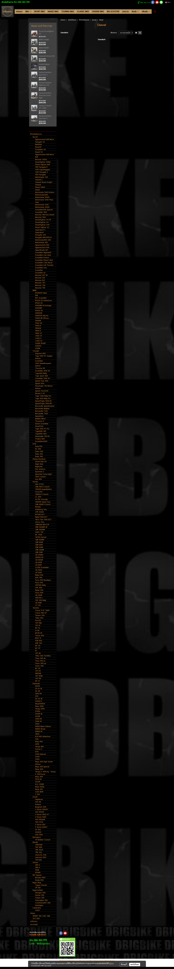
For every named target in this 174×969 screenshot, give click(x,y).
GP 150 (38, 887)
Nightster (39, 466)
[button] (155, 11)
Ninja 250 (39, 789)
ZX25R (37, 782)
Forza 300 (39, 593)
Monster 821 (40, 280)
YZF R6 (38, 653)
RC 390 (38, 449)
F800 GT (38, 333)
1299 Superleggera (42, 169)
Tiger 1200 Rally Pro (43, 396)
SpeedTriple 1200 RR (43, 403)
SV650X (38, 832)
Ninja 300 (39, 776)
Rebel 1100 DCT (41, 517)
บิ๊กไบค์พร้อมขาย (36, 134)
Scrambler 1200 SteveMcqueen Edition (43, 363)
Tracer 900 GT (41, 613)
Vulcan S (38, 749)
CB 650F (38, 565)
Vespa (32, 913)
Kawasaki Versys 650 (46, 56)
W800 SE (38, 731)
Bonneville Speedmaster (44, 406)
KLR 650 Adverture (42, 736)
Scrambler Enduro (42, 257)
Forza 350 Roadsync (43, 580)
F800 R (38, 331)
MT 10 (37, 628)
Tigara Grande (41, 885)
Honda (35, 482)
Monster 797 (40, 283)
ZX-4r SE (38, 688)
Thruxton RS (40, 368)
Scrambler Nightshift (43, 252)
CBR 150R (39, 552)
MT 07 (37, 648)
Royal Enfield (38, 890)
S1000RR (38, 308)
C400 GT (38, 341)
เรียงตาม (114, 32)
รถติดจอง (33, 921)
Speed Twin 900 (41, 381)
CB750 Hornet (40, 537)
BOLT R (38, 638)
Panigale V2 (40, 142)
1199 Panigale (40, 174)
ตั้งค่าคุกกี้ (124, 964)
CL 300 (38, 497)
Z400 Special (40, 754)
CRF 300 (38, 587)
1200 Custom (40, 476)
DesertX (38, 147)
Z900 (37, 724)
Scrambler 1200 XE (42, 371)
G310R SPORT (40, 343)
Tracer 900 (39, 635)
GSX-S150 (39, 834)
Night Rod (39, 464)
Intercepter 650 (41, 900)
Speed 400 (39, 383)
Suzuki (35, 797)
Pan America (40, 469)
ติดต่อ (134, 11)
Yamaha (36, 608)
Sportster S (39, 471)
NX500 (38, 507)
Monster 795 (40, 288)
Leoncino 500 (40, 857)
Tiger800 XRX (41, 434)
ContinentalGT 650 (42, 903)
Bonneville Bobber (42, 408)
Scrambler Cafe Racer (43, 262)
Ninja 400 (39, 769)
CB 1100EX (39, 555)
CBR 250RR (39, 550)
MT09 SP (38, 633)
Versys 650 (39, 746)
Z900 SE (38, 721)
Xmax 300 (39, 666)
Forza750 (38, 492)
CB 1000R (39, 560)
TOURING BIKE (68, 11)
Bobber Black (40, 418)
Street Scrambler (41, 423)
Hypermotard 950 (42, 245)
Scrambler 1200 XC (42, 378)
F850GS (38, 328)
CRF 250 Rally (40, 600)
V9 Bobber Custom (42, 840)
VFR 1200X (39, 512)
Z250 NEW (39, 792)
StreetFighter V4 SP (43, 220)
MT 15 (37, 681)
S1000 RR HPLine (42, 318)
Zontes (35, 862)
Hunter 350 (39, 895)
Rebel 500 (39, 575)
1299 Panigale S (41, 172)
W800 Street (40, 729)
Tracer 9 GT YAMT (42, 610)
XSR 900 (38, 640)
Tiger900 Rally (41, 373)
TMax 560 (39, 618)
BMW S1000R (44, 40)
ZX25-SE (38, 779)
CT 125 (38, 605)
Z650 (37, 744)
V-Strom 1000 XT (42, 814)
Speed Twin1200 (41, 391)
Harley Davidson (39, 459)
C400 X (38, 338)
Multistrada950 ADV (43, 240)
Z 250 (37, 794)
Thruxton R (39, 421)
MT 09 (37, 645)
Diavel (37, 190)
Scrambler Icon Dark (43, 255)
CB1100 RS (39, 557)
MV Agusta (37, 875)
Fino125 (38, 620)
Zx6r (37, 739)
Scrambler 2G (40, 149)
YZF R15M (38, 676)
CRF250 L (39, 598)
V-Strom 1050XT (41, 809)
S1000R (38, 320)
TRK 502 (38, 852)
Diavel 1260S (40, 187)
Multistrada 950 (41, 242)
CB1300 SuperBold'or (43, 489)
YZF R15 (38, 678)
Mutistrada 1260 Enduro (44, 192)
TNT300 (38, 860)
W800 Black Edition (43, 726)
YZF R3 (38, 671)
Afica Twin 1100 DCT (43, 519)
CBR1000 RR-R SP (42, 524)
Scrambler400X (41, 441)
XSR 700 (38, 643)
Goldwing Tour (41, 509)
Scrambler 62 (40, 273)
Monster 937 (40, 278)
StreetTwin (39, 426)
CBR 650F (39, 545)
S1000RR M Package (43, 305)
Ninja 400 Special (42, 766)
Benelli (35, 842)
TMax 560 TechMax (43, 656)
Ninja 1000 (39, 706)
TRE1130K (39, 845)
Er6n (37, 751)
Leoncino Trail (40, 855)
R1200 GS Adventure (43, 300)
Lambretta (37, 908)
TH (168, 2)
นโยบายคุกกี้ (47, 965)
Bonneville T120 (41, 411)
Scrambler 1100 (41, 212)
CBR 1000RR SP (41, 527)
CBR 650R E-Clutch (42, 504)
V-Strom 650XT (41, 827)
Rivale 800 (39, 880)
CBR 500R (39, 547)
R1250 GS (38, 303)
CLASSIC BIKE (83, 11)
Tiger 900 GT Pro (42, 429)
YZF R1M (38, 623)
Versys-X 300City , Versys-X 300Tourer (45, 773)
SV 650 (38, 829)
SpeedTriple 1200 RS (43, 401)
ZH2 (36, 696)
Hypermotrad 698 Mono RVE (44, 155)
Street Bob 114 (41, 461)
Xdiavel (38, 185)
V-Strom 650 (40, 824)
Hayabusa (39, 799)
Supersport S (40, 230)
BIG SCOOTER (113, 11)
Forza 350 (39, 582)
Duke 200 (39, 451)
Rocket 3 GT (40, 393)
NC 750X (38, 534)
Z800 (37, 734)
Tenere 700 (40, 615)
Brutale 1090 (40, 877)
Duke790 (38, 446)
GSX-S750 (39, 822)
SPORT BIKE (39, 11)
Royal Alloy (37, 882)
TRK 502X (39, 850)
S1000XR (38, 313)
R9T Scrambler (41, 298)
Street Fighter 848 (42, 164)
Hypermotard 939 (42, 247)
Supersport (39, 232)
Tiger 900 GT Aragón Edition (43, 357)
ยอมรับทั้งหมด (134, 964)
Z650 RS (38, 693)
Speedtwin (39, 416)
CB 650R (38, 562)
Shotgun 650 (40, 893)
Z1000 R (38, 701)
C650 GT (38, 336)
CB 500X (38, 570)
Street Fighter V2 (42, 227)
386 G (37, 867)
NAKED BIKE (53, 11)
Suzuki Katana (44, 64)
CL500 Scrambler (42, 567)
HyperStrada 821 (41, 250)
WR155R (38, 673)
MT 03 (37, 668)
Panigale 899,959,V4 (43, 237)
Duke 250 (39, 454)
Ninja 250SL (40, 787)
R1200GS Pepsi (41, 293)
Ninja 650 (39, 741)
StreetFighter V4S (42, 225)
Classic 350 (39, 898)
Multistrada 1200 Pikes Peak (44, 201)
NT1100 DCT (40, 514)
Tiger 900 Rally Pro (43, 398)
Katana (38, 804)
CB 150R (38, 603)
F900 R (38, 326)
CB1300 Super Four (42, 502)
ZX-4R (37, 691)
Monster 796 (40, 285)
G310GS (38, 346)
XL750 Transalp (41, 499)
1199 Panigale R (41, 167)
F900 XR (38, 323)
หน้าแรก (19, 11)
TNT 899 (38, 847)
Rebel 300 (39, 590)
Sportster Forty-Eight (43, 474)
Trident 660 (40, 439)
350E (37, 870)
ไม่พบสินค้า (64, 32)
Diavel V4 (39, 152)
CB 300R (38, 595)
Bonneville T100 (41, 413)
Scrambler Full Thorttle (44, 265)
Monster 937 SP (41, 275)
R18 (36, 295)
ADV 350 (38, 577)
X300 (37, 910)
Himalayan (39, 905)
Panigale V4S (40, 235)
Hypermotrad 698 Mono (44, 139)
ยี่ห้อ (27, 11)
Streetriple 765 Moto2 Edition (44, 387)
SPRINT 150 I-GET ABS (41, 916)
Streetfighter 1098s (43, 162)
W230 (37, 686)
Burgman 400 (40, 807)
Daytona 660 (40, 353)
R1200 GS (39, 310)
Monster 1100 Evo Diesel (44, 215)
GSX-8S (38, 802)
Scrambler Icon (41, 267)
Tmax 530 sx (40, 661)
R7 (36, 651)
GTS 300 (36, 918)
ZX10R (37, 716)
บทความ (125, 11)
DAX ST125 (39, 484)
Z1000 (37, 711)
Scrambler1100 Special (44, 209)
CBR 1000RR (40, 529)
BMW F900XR (44, 48)
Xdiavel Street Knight (43, 182)
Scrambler (39, 270)
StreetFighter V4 (42, 222)
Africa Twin (39, 522)
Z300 (37, 759)
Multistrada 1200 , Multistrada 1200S (42, 206)
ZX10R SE (38, 714)
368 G (37, 865)
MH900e (38, 144)
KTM (34, 444)
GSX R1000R (40, 819)
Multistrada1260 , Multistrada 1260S (42, 196)
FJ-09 (37, 630)
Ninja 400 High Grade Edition (44, 763)
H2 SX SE (38, 698)
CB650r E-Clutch (41, 494)
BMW (34, 290)
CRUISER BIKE (98, 11)
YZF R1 (37, 625)
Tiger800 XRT (40, 431)
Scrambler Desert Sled (44, 260)
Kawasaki (36, 683)
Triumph (36, 351)
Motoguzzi (37, 837)
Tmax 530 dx (40, 658)
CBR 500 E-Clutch (42, 487)
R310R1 (37, 872)
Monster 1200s (41, 159)
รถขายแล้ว (34, 924)
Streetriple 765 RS (42, 436)
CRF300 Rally (40, 585)
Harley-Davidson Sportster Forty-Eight (45, 95)
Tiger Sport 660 (41, 376)
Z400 (37, 756)
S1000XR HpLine (41, 315)
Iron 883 (38, 479)
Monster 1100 (40, 217)
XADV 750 (39, 532)
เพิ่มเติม (145, 11)
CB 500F (38, 572)
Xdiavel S (38, 180)
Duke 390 (39, 456)
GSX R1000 (39, 812)
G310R (37, 348)
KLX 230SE (39, 784)
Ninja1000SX (40, 704)
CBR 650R (39, 542)
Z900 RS (38, 719)
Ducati (35, 137)
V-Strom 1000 (40, 817)
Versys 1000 (40, 709)
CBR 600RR (39, 540)
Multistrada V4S (41, 177)
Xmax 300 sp (40, 663)
